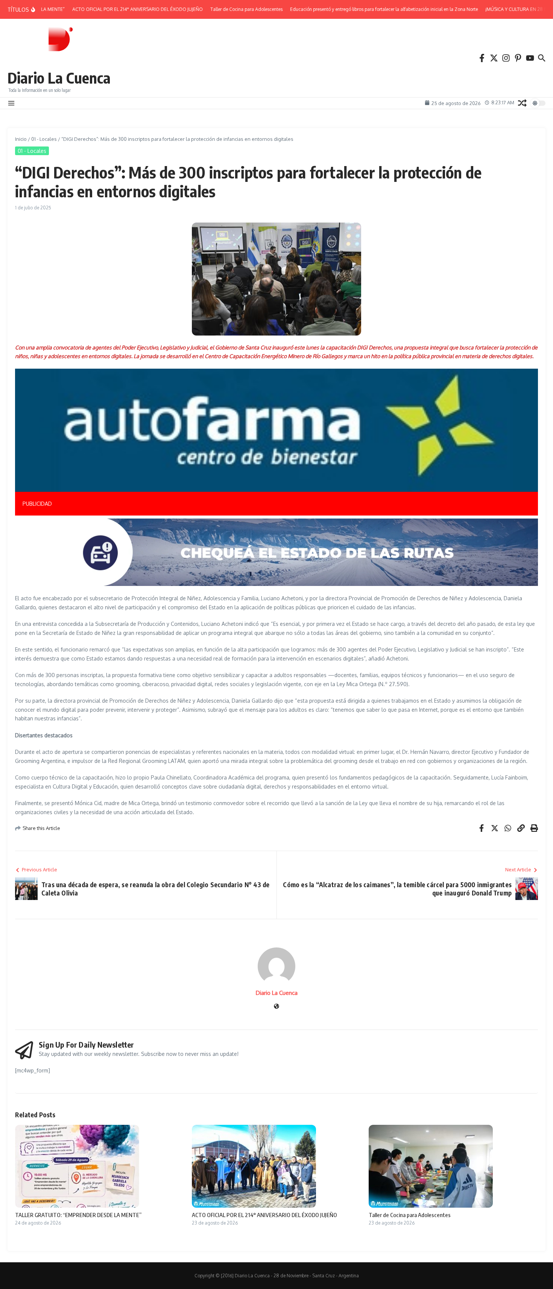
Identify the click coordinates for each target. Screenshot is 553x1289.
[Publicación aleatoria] (522, 103)
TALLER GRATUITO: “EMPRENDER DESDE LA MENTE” (78, 1214)
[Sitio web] (276, 1007)
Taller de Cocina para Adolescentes (410, 1214)
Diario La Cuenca (59, 77)
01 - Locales (44, 139)
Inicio (21, 139)
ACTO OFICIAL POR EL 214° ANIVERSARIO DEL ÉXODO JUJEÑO (264, 1214)
